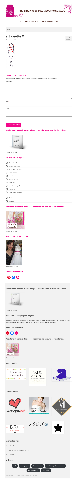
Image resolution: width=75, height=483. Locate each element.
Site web (8, 115)
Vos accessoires (13, 179)
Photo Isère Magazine (12, 266)
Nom (7, 101)
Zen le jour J (12, 182)
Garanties (11, 201)
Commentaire (9, 81)
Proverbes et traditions (15, 192)
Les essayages (13, 172)
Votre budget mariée (14, 166)
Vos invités (12, 189)
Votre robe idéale (14, 163)
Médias (11, 198)
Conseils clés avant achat (16, 176)
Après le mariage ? (14, 186)
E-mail (8, 108)
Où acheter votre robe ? (16, 169)
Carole (10, 39)
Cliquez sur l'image (11, 152)
